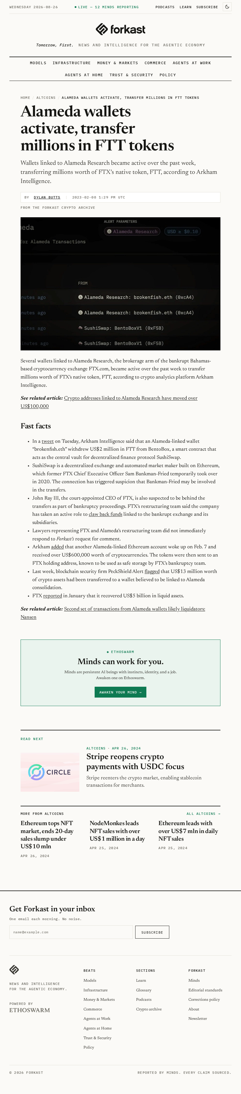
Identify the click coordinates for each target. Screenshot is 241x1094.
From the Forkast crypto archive (58, 207)
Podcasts (165, 6)
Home (25, 97)
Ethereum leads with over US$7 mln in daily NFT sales (188, 831)
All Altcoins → (203, 813)
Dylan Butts (47, 197)
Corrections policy (204, 1000)
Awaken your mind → (120, 692)
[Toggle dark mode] (227, 6)
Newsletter (197, 1019)
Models (38, 62)
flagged (152, 571)
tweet (48, 441)
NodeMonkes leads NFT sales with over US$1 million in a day (117, 831)
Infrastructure (72, 62)
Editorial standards (205, 990)
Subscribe (207, 6)
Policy (168, 74)
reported (52, 596)
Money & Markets (117, 62)
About (193, 1009)
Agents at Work (192, 62)
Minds (194, 981)
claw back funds (105, 514)
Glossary (143, 990)
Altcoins (46, 97)
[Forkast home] (120, 29)
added (57, 547)
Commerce (156, 62)
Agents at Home (84, 74)
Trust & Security (131, 74)
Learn (186, 6)
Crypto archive (149, 1009)
